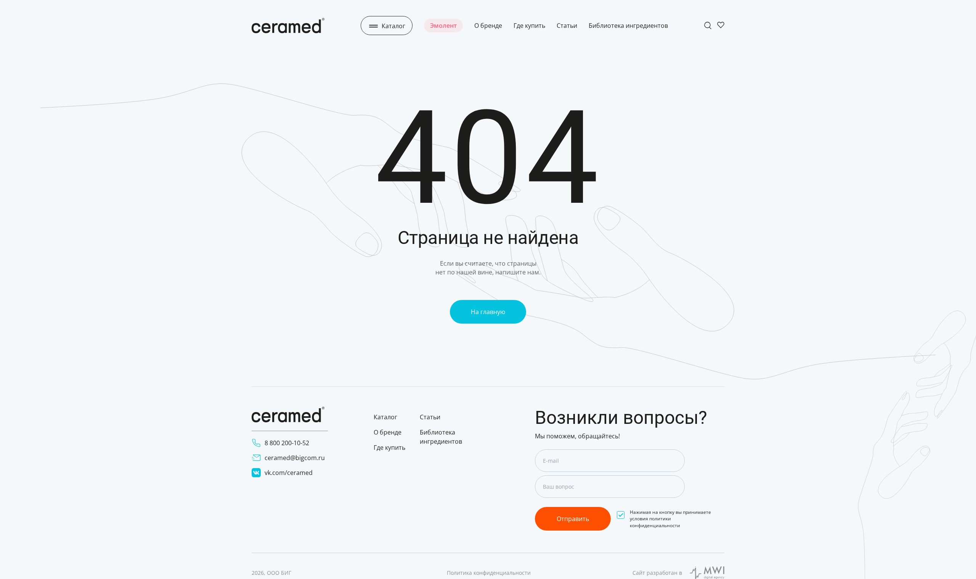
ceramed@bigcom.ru (295, 458)
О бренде (488, 25)
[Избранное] (720, 25)
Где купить (529, 25)
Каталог (385, 417)
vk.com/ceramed (289, 472)
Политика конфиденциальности (489, 572)
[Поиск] (707, 25)
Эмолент (443, 25)
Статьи (567, 25)
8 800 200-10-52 (287, 443)
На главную (488, 312)
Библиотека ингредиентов (628, 25)
